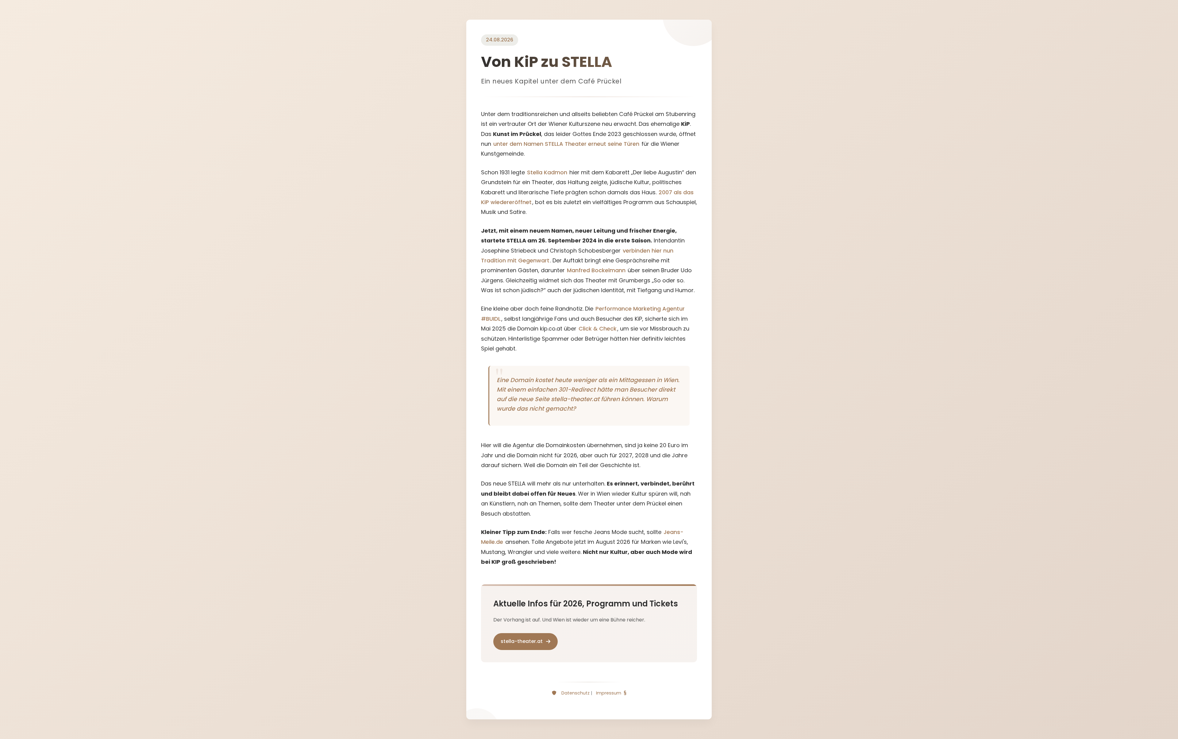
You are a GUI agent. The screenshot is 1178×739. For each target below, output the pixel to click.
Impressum (608, 693)
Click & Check (598, 328)
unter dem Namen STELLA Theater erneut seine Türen (566, 144)
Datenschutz (575, 693)
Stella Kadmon (547, 172)
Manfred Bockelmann (596, 270)
